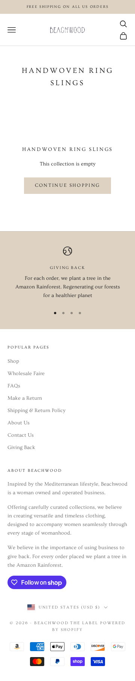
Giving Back (21, 448)
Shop (13, 361)
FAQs (14, 386)
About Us (19, 423)
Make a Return (25, 398)
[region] (67, 273)
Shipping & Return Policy (37, 411)
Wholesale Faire (26, 374)
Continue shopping (67, 185)
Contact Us (21, 435)
